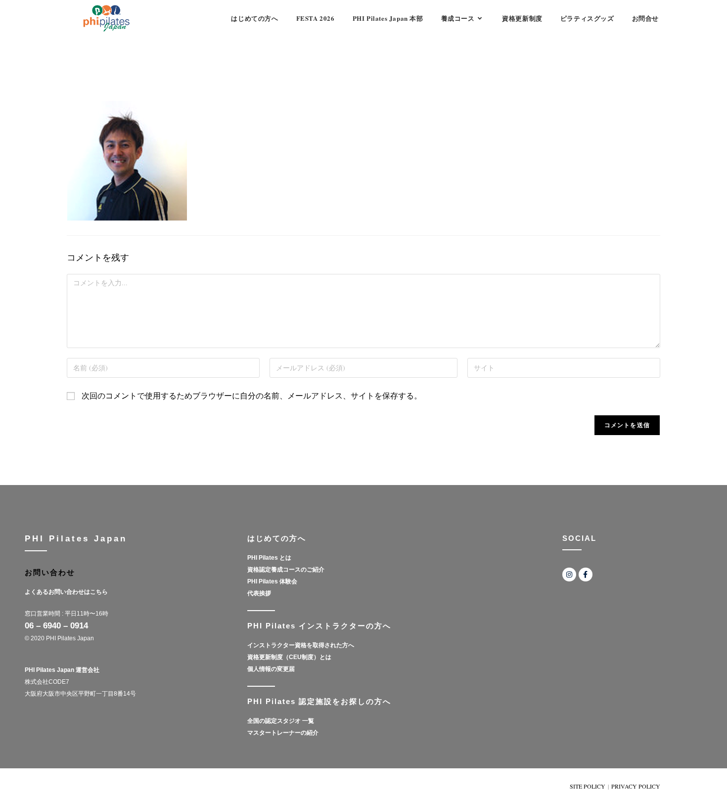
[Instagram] (569, 574)
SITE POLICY (587, 786)
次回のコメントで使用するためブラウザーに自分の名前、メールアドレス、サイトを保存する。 (252, 395)
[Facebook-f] (585, 574)
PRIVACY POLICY (635, 786)
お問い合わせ (50, 572)
